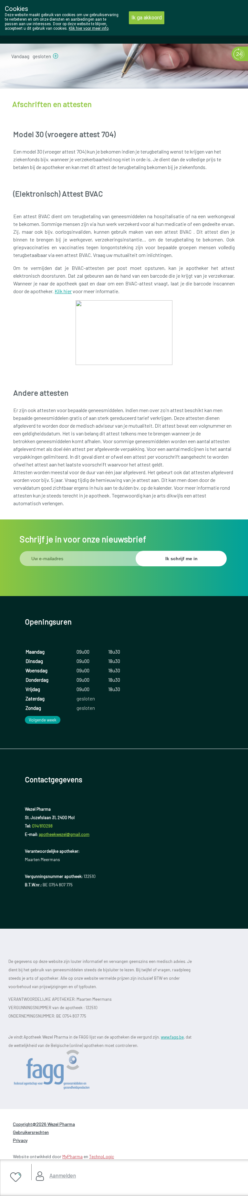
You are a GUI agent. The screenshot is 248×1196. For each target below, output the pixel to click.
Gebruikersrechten (31, 1132)
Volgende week (43, 719)
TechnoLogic (101, 1156)
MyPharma (72, 1156)
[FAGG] (63, 1070)
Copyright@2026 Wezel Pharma (44, 1124)
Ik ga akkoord (146, 18)
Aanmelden (62, 1175)
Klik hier (63, 291)
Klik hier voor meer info (88, 28)
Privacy (20, 1140)
